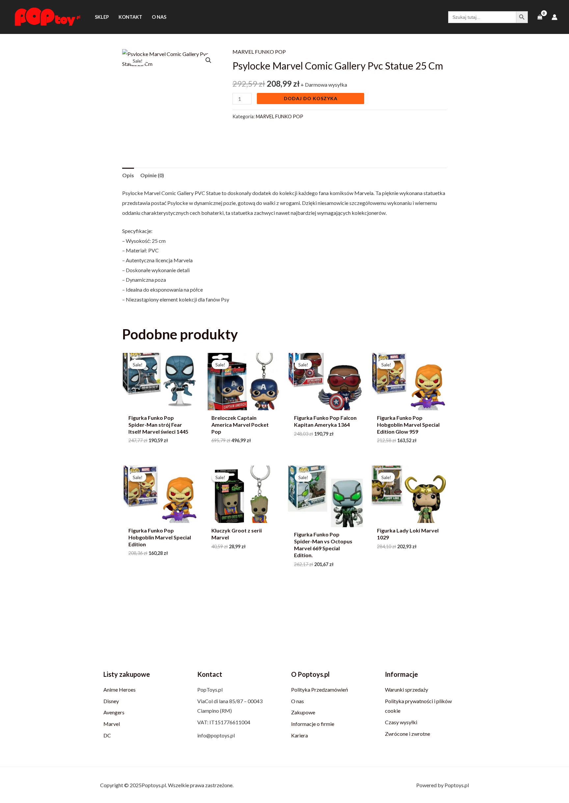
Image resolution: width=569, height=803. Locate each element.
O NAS (159, 17)
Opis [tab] (128, 175)
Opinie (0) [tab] (152, 175)
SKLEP (102, 17)
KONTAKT (130, 17)
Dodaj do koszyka (311, 98)
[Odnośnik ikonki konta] (554, 17)
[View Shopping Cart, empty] (539, 17)
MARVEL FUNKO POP (259, 51)
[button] (208, 60)
